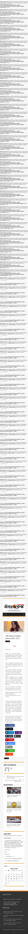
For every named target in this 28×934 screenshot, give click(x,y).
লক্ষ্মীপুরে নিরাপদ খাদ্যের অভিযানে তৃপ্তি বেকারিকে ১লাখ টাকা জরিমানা (14, 796)
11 (11, 876)
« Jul (5, 884)
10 (8, 876)
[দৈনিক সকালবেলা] (14, 609)
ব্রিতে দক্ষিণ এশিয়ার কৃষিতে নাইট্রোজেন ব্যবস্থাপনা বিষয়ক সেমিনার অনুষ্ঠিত (14, 825)
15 (22, 876)
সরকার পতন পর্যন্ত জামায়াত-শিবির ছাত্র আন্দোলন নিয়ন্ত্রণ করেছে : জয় (12, 780)
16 (6, 878)
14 (19, 876)
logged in (11, 835)
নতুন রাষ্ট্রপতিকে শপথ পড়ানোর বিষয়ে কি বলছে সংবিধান (11, 915)
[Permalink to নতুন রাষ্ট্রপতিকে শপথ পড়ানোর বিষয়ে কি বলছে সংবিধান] (14, 805)
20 (16, 878)
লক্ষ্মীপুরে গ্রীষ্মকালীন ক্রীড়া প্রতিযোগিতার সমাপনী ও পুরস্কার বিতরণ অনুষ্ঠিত (15, 777)
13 (16, 876)
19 (14, 878)
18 (11, 878)
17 (8, 878)
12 (14, 876)
